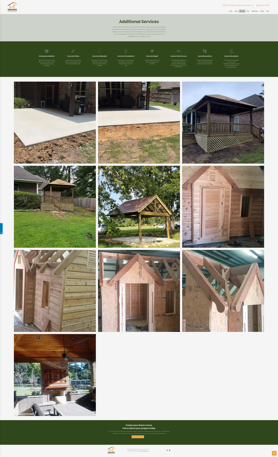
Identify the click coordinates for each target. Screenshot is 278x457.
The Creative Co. (144, 451)
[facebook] (167, 450)
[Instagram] (169, 450)
